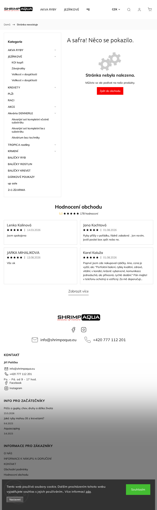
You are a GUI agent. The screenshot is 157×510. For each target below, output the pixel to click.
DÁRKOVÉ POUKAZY (21, 177)
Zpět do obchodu (110, 91)
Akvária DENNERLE (20, 113)
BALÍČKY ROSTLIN (20, 164)
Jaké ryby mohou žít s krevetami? (24, 418)
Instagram (84, 330)
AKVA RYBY (15, 50)
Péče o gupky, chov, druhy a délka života (28, 408)
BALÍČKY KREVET (19, 170)
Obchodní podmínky (16, 469)
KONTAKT (10, 464)
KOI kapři (17, 62)
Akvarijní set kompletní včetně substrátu (30, 121)
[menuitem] (48, 9)
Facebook (73, 330)
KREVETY (14, 87)
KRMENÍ (13, 151)
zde (88, 491)
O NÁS (8, 453)
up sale (12, 183)
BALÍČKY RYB (17, 157)
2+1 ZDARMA (16, 190)
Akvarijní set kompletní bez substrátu (28, 130)
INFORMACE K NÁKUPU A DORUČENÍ (28, 458)
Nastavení (15, 499)
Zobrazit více (78, 291)
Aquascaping (12, 428)
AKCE (11, 106)
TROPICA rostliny (19, 145)
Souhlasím (138, 489)
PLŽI (10, 94)
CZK (114, 9)
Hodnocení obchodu (78, 207)
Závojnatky (18, 68)
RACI (11, 100)
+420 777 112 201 (109, 339)
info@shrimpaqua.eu (58, 339)
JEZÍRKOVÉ (15, 56)
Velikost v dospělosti (24, 74)
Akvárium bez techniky (26, 137)
